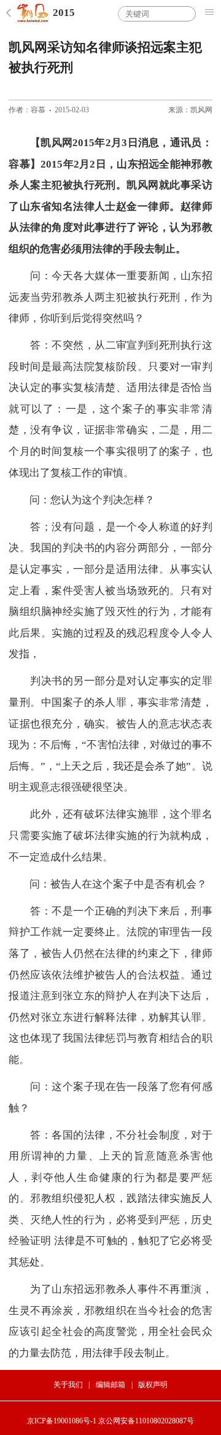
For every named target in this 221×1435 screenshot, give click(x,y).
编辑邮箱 (110, 1384)
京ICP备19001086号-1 (61, 1421)
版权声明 (153, 1384)
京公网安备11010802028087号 (146, 1421)
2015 (64, 12)
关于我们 (68, 1384)
